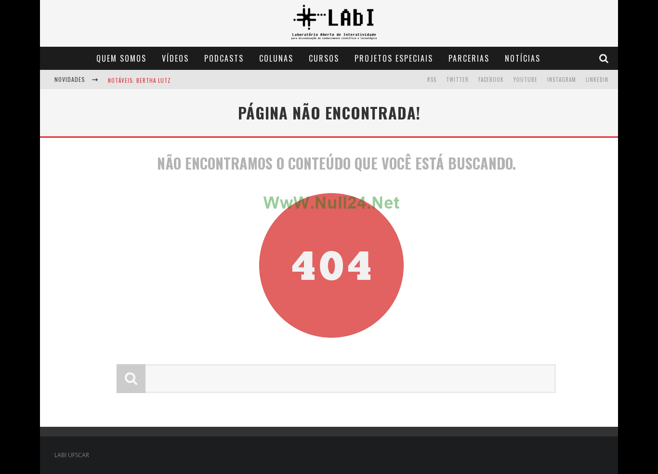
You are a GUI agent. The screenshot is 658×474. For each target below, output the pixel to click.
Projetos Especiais (394, 58)
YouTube (525, 79)
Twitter (457, 79)
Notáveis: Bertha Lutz (139, 80)
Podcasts (224, 58)
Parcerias (468, 58)
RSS (431, 79)
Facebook (491, 79)
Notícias (522, 58)
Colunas (276, 58)
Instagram (561, 79)
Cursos (324, 58)
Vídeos (175, 58)
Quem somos (121, 58)
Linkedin (597, 79)
